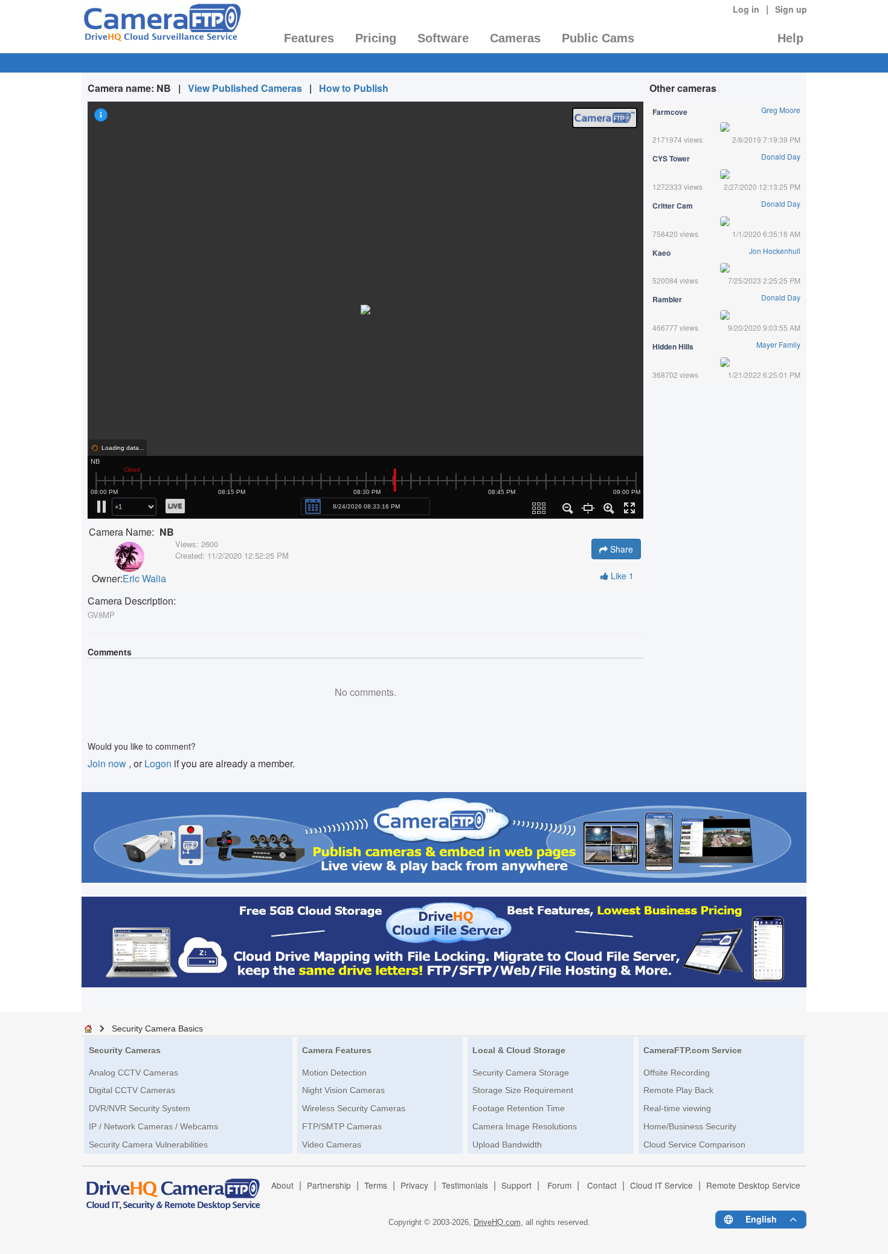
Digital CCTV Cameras (132, 1090)
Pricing (375, 38)
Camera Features (337, 1050)
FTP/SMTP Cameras (342, 1126)
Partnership (329, 1185)
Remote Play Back (678, 1090)
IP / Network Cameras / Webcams (153, 1126)
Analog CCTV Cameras (133, 1072)
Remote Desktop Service (753, 1185)
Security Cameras (125, 1050)
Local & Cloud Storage (518, 1050)
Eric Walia (144, 578)
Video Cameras (331, 1144)
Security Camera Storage (520, 1072)
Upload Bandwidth (507, 1144)
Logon (158, 763)
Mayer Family (778, 344)
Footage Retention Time (518, 1108)
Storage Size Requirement (522, 1090)
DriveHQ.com (497, 1222)
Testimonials (465, 1185)
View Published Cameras (245, 88)
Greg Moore (780, 110)
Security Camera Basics (157, 1028)
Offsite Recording (676, 1072)
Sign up (791, 9)
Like (621, 576)
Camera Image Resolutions (524, 1126)
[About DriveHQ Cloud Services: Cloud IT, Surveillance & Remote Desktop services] (173, 1189)
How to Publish (353, 88)
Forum (559, 1185)
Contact (602, 1185)
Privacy (414, 1185)
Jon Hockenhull (774, 250)
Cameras (515, 38)
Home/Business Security (689, 1126)
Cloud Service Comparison (694, 1144)
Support (516, 1185)
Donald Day (780, 156)
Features (309, 38)
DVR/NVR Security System (139, 1108)
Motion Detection (334, 1072)
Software (443, 38)
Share (620, 549)
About (282, 1185)
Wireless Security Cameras (353, 1108)
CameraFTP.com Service (692, 1050)
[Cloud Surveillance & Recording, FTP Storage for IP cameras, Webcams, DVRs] (162, 26)
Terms (375, 1185)
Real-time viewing (677, 1108)
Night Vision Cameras (343, 1090)
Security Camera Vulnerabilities (148, 1144)
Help (790, 38)
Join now (108, 763)
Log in (746, 9)
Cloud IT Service (661, 1185)
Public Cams (598, 38)
